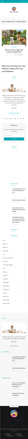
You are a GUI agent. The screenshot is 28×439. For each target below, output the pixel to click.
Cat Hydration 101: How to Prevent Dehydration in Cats (19, 358)
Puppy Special (6, 289)
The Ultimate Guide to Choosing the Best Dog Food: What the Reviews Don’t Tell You (14, 201)
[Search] (20, 1)
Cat (4, 254)
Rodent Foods (6, 300)
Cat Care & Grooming (8, 258)
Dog (4, 268)
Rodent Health (6, 303)
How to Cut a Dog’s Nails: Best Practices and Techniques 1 (18, 384)
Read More (14, 341)
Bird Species (5, 251)
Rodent (4, 293)
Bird (4, 240)
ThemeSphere (14, 430)
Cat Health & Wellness (8, 265)
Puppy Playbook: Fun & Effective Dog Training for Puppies (18, 209)
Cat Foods (5, 261)
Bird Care (5, 243)
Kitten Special (6, 286)
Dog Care (14, 47)
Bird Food (5, 247)
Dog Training (14, 170)
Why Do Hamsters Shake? (14, 146)
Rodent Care (14, 143)
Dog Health (5, 279)
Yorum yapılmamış (18, 54)
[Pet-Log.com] (14, 10)
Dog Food (14, 197)
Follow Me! (14, 405)
